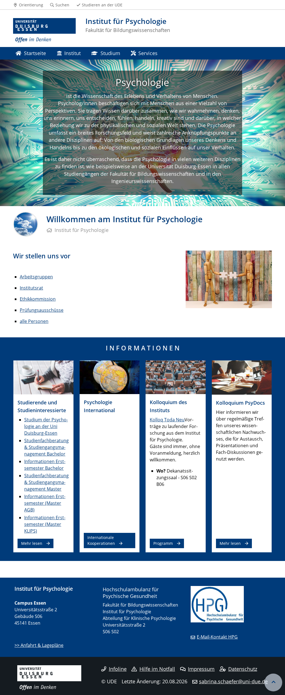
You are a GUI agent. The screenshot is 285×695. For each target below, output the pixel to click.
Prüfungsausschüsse (41, 310)
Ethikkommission (38, 299)
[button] (21, 133)
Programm (163, 543)
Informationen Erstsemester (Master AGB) (44, 503)
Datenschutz (242, 669)
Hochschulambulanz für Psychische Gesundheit (131, 592)
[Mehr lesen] (43, 377)
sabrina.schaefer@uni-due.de (233, 681)
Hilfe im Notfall (157, 669)
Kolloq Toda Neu (167, 420)
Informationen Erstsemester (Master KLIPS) (44, 524)
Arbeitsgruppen (36, 277)
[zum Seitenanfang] (273, 682)
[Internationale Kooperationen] (110, 377)
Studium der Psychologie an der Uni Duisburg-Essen (46, 426)
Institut (72, 53)
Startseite (35, 53)
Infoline (118, 669)
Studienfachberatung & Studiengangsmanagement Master (46, 482)
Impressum (201, 669)
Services (148, 53)
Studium (110, 53)
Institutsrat (31, 288)
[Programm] (176, 377)
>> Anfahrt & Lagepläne (38, 645)
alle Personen (34, 321)
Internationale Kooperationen (101, 540)
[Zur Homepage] (44, 30)
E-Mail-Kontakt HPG (217, 637)
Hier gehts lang (142, 127)
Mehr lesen (31, 543)
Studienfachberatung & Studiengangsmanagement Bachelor (46, 447)
